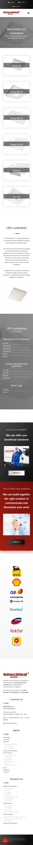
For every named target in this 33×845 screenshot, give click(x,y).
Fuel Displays (8, 806)
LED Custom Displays (11, 812)
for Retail (7, 763)
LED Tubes (8, 793)
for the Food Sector (10, 765)
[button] (28, 12)
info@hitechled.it (11, 723)
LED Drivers (8, 801)
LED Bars (7, 791)
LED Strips (7, 795)
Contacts (6, 772)
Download (6, 770)
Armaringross (22, 839)
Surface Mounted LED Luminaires (15, 817)
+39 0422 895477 (13, 717)
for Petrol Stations (10, 755)
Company (6, 739)
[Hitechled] (12, 13)
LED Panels (8, 810)
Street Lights (8, 821)
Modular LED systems (11, 744)
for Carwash (8, 757)
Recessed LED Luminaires (16, 38)
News (5, 768)
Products (13, 36)
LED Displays (8, 746)
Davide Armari (13, 839)
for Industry (7, 759)
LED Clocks (8, 808)
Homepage (6, 737)
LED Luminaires (22, 36)
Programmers (8, 799)
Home (7, 36)
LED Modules (8, 788)
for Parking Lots (9, 761)
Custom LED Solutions (10, 750)
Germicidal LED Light (11, 797)
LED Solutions (7, 753)
